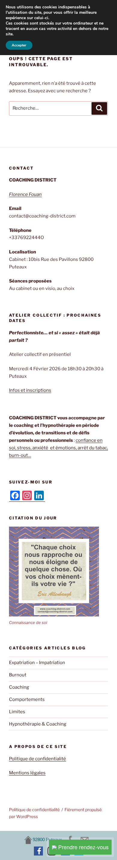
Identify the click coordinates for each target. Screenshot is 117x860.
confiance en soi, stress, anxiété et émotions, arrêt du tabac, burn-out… (58, 448)
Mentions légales (27, 773)
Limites (17, 711)
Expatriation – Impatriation (37, 662)
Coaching (19, 687)
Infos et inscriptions (30, 390)
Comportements (27, 699)
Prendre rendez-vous (83, 847)
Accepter (19, 45)
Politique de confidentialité (37, 758)
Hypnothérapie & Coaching (37, 724)
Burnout (17, 675)
